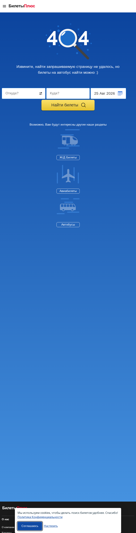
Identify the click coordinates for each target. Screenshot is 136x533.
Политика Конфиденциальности (40, 517)
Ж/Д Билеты (68, 157)
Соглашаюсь (29, 525)
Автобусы (68, 224)
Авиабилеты (68, 191)
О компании (8, 527)
